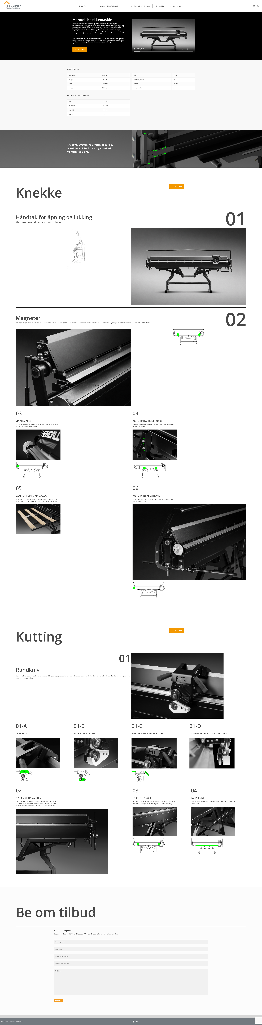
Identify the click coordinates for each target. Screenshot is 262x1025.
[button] (79, 49)
